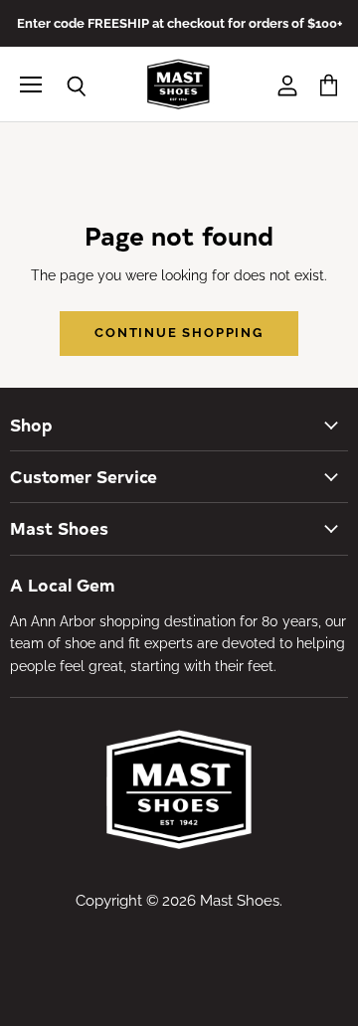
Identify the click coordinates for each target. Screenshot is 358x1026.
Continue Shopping (179, 332)
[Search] (62, 86)
